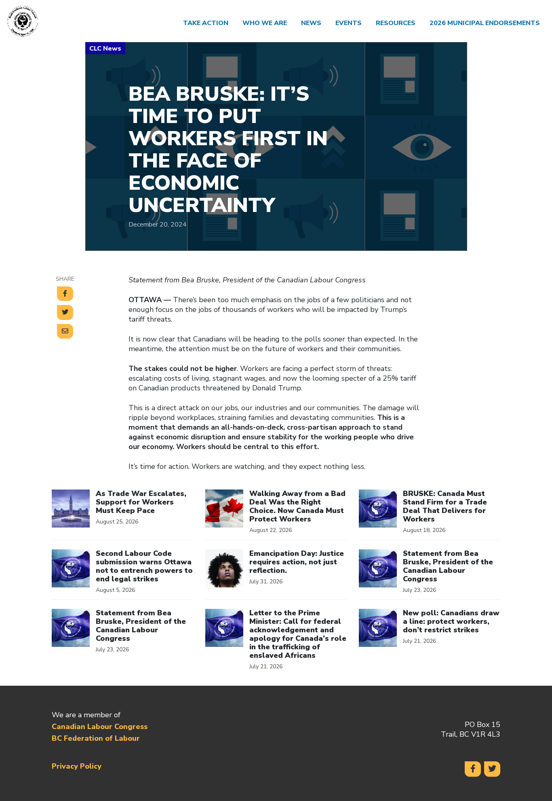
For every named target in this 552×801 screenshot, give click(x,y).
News (311, 23)
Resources (395, 23)
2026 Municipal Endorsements (485, 23)
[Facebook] (473, 769)
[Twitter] (492, 769)
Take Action (205, 23)
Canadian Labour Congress (99, 726)
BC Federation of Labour (96, 738)
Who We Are (264, 23)
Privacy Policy (76, 766)
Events (348, 23)
